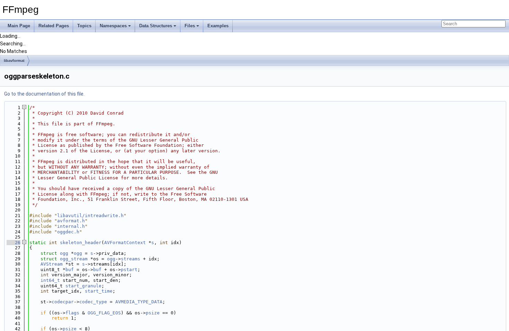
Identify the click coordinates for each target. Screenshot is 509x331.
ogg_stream (74, 258)
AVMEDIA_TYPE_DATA (138, 301)
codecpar (63, 301)
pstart (129, 269)
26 (13, 242)
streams (130, 258)
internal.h (71, 226)
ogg (64, 253)
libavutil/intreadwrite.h (90, 215)
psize (153, 312)
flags (72, 312)
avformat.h (71, 220)
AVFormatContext (125, 242)
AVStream (52, 264)
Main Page (19, 25)
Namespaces (113, 25)
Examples (218, 25)
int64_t (50, 280)
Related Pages (53, 25)
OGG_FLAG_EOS (104, 312)
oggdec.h (68, 231)
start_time (99, 291)
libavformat (14, 61)
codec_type (93, 301)
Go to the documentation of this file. (44, 94)
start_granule (83, 285)
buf (69, 269)
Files (190, 25)
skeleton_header (80, 242)
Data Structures (155, 25)
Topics (84, 25)
